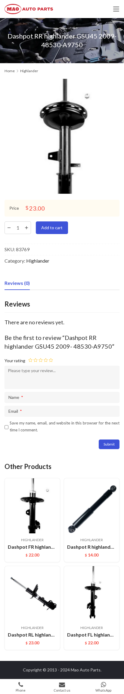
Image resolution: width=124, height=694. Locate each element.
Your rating (15, 360)
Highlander (37, 261)
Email (15, 411)
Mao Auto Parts (86, 669)
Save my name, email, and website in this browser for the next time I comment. (64, 426)
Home (10, 71)
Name (15, 397)
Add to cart (52, 227)
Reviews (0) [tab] (17, 283)
